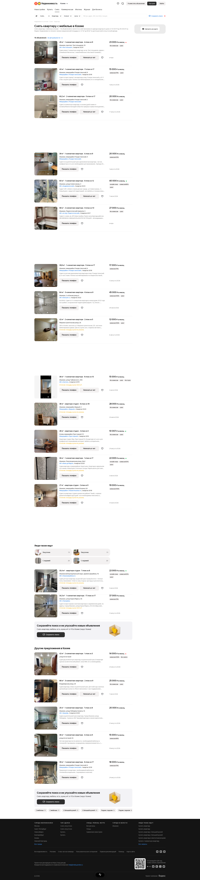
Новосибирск (38, 832)
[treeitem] (40, 9)
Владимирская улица (66, 684)
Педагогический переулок (75, 211)
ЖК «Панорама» (64, 601)
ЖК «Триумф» (64, 713)
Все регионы (90, 826)
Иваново (62, 45)
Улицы (88, 829)
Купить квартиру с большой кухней (151, 832)
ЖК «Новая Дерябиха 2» (67, 576)
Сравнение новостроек (94, 832)
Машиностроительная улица (69, 322)
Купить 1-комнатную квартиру (149, 841)
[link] (162, 3)
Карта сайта (131, 851)
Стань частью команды (66, 851)
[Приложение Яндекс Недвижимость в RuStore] (164, 866)
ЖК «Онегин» (64, 382)
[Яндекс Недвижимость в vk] (157, 851)
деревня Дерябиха (90, 574)
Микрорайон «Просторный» (68, 436)
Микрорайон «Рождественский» (70, 74)
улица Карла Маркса (73, 599)
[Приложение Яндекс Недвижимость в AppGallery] (160, 866)
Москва (36, 826)
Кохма (61, 434)
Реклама (53, 851)
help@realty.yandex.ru (76, 865)
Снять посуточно (66, 826)
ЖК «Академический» (66, 186)
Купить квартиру (144, 826)
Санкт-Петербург (40, 829)
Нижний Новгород (40, 841)
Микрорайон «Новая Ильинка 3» (70, 490)
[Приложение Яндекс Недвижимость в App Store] (153, 866)
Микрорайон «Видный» (67, 409)
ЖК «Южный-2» (64, 297)
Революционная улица (73, 461)
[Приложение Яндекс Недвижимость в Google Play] (157, 866)
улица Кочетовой (65, 657)
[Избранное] (118, 3)
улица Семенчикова (73, 184)
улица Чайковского (72, 380)
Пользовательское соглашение (86, 851)
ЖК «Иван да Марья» (66, 463)
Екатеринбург (39, 835)
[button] (122, 3)
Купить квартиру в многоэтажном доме (152, 838)
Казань (36, 838)
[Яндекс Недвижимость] (45, 3)
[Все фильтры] (36, 16)
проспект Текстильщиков (74, 45)
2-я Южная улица (72, 295)
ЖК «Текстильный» (65, 47)
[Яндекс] (162, 876)
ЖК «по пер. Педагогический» (69, 213)
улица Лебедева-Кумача (74, 711)
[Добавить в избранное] (102, 57)
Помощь (121, 851)
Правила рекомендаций (108, 851)
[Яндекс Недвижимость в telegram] (164, 851)
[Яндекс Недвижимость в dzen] (161, 851)
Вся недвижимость (40, 851)
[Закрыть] (165, 16)
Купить (62, 832)
